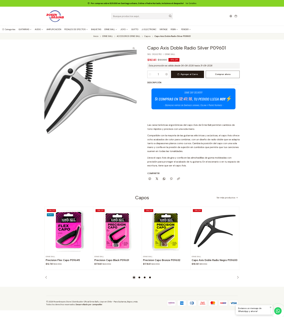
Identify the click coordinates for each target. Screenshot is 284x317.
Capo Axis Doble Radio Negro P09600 (214, 260)
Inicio (96, 36)
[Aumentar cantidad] (166, 74)
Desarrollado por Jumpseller (89, 304)
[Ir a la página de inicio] (55, 16)
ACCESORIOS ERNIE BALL (128, 36)
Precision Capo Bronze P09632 (161, 260)
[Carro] (236, 16)
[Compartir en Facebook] (149, 179)
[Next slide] (237, 277)
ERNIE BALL (107, 36)
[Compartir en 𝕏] (156, 179)
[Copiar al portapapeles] (178, 179)
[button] (8, 29)
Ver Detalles (190, 3)
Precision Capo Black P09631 (111, 260)
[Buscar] (170, 16)
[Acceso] (231, 16)
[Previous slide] (46, 277)
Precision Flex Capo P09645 (63, 260)
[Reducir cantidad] (150, 74)
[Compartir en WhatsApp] (164, 179)
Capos (147, 36)
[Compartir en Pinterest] (171, 179)
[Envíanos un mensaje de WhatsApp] (278, 311)
